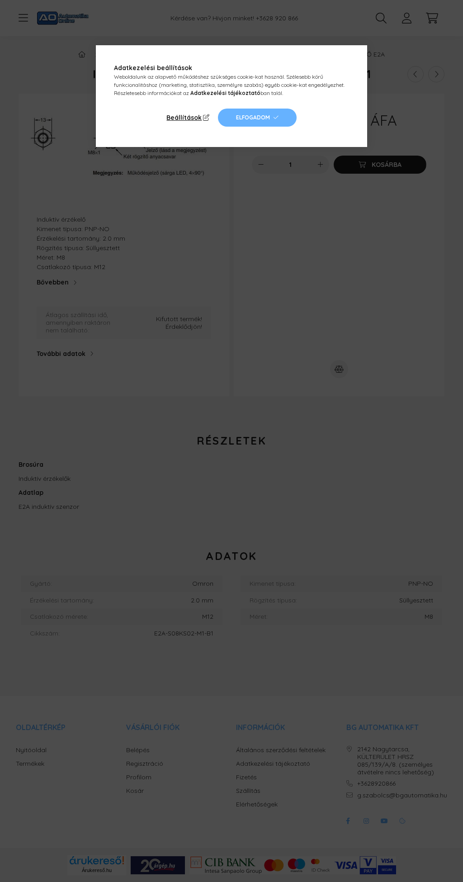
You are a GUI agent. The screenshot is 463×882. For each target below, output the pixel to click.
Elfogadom (253, 117)
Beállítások (184, 118)
